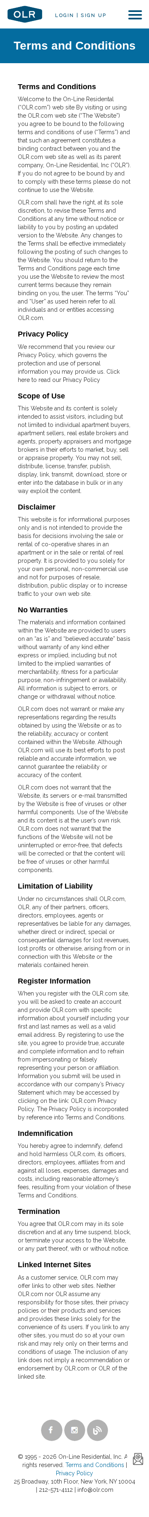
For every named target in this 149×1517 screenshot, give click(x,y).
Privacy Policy (74, 1473)
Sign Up (93, 15)
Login (64, 15)
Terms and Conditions (94, 1465)
